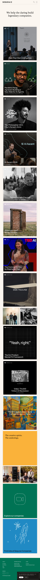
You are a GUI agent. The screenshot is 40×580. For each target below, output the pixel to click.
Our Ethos (4, 563)
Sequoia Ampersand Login (30, 564)
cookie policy (30, 575)
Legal (3, 567)
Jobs (3, 566)
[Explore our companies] (20, 501)
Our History (4, 564)
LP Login (27, 563)
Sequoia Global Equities (18, 566)
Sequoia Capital (16, 563)
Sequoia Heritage (17, 564)
